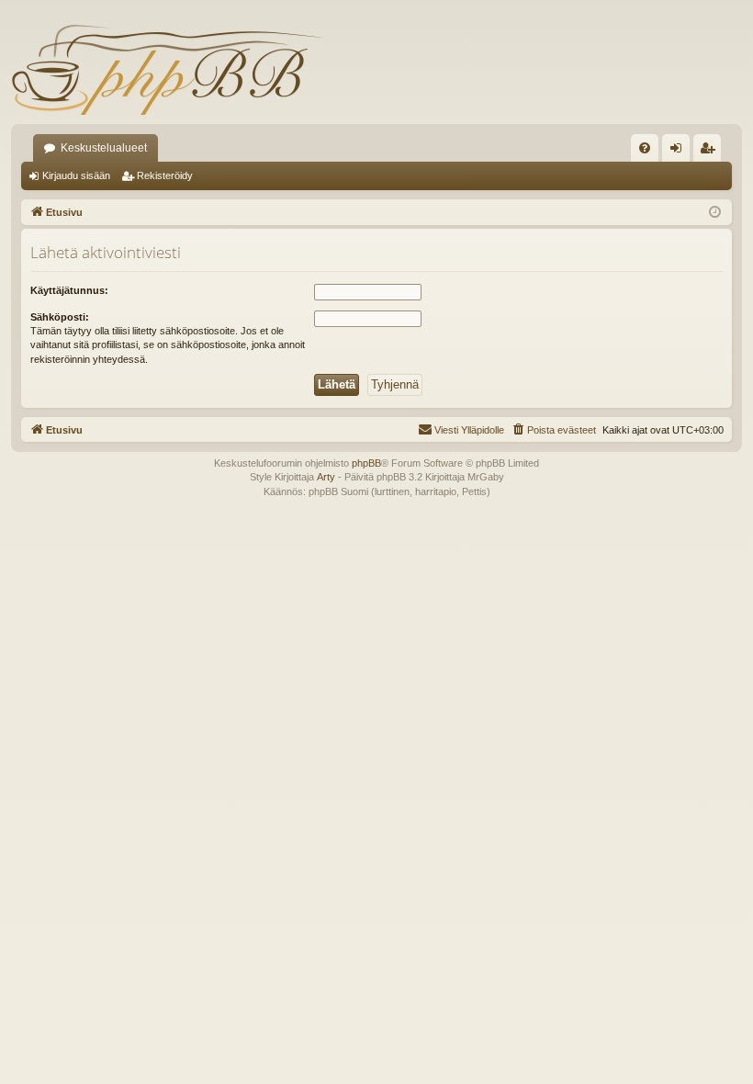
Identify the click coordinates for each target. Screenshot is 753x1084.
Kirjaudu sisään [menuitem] (679, 151)
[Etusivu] (167, 69)
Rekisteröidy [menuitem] (711, 151)
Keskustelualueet (104, 147)
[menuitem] (644, 148)
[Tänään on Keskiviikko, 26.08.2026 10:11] (715, 212)
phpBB (366, 463)
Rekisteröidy (165, 175)
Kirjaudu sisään (76, 175)
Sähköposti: (59, 316)
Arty (326, 476)
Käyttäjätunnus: (69, 290)
